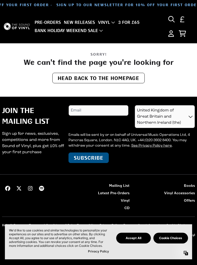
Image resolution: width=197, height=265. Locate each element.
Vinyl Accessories (179, 193)
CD (127, 208)
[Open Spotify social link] (41, 188)
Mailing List (119, 185)
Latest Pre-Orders (114, 193)
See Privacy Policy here (151, 146)
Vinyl (125, 200)
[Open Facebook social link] (7, 188)
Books (189, 185)
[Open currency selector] (182, 19)
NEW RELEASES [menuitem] (79, 22)
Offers (189, 200)
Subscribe (88, 158)
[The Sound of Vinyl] (17, 26)
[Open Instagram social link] (30, 188)
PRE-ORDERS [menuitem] (48, 22)
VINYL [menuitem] (104, 22)
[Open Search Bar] (171, 19)
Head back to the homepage (98, 78)
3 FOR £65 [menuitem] (129, 22)
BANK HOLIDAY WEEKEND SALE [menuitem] (66, 30)
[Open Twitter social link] (19, 188)
